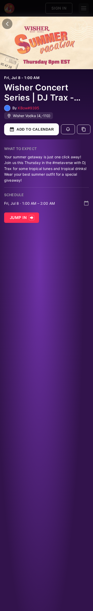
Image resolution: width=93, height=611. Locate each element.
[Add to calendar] (86, 203)
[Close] (7, 24)
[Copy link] (83, 129)
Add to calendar (35, 129)
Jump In (18, 217)
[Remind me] (68, 129)
